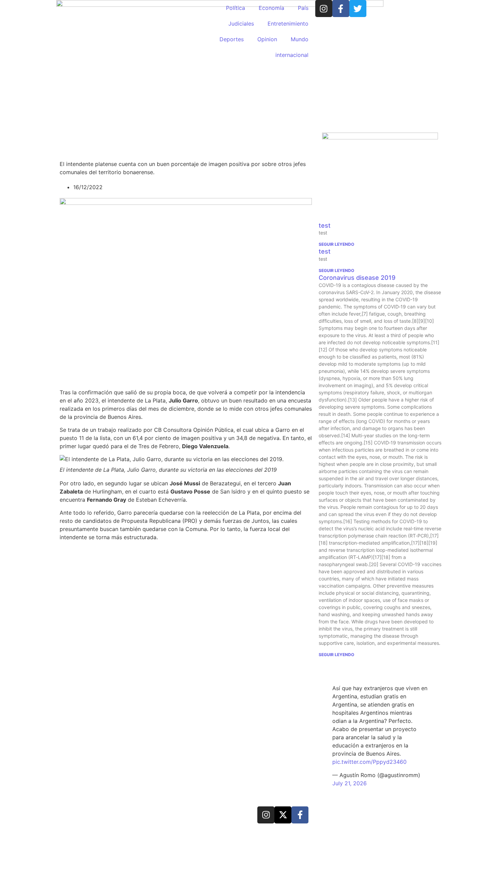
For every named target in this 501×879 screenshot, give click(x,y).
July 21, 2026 (349, 783)
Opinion (267, 39)
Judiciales (241, 23)
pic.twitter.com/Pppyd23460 (369, 761)
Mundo (299, 39)
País (303, 7)
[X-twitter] (282, 814)
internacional (291, 54)
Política (235, 7)
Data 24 (84, 814)
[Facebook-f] (340, 8)
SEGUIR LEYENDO (336, 244)
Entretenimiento (288, 23)
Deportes (231, 39)
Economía (271, 7)
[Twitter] (357, 8)
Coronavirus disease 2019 (357, 277)
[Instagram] (323, 8)
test (325, 225)
